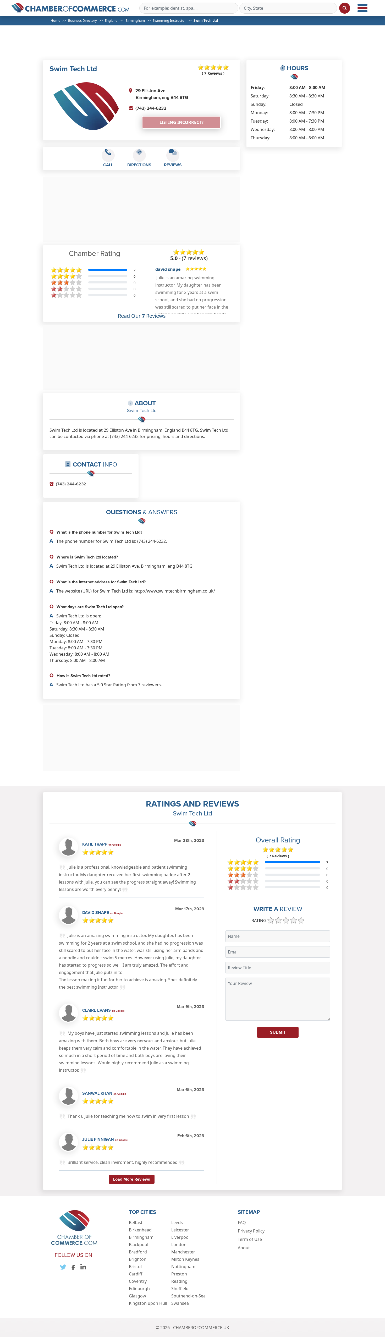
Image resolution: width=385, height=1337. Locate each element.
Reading (179, 1281)
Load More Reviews (131, 1179)
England (111, 20)
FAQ (242, 1222)
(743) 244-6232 (150, 108)
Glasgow (137, 1296)
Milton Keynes (185, 1259)
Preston (179, 1274)
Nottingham (183, 1266)
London (178, 1244)
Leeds (177, 1222)
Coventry (138, 1281)
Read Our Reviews (142, 316)
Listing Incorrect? (182, 122)
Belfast (135, 1222)
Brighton (137, 1259)
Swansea (180, 1303)
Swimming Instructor (169, 20)
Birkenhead (140, 1230)
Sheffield (180, 1288)
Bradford (138, 1252)
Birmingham (135, 20)
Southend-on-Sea (188, 1296)
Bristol (135, 1266)
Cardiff (135, 1274)
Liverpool (180, 1237)
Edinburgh (139, 1288)
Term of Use (250, 1239)
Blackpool (138, 1244)
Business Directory (82, 20)
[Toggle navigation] (362, 8)
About (244, 1248)
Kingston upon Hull (148, 1303)
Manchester (183, 1252)
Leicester (180, 1230)
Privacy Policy (251, 1231)
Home (55, 20)
